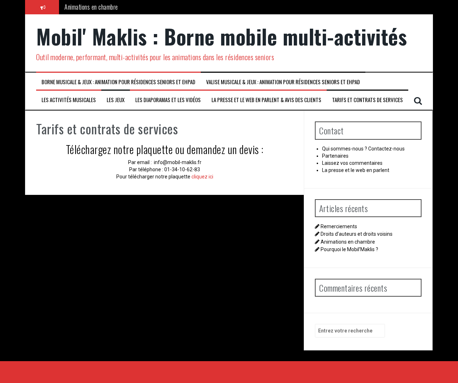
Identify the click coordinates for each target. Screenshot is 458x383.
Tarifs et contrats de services (367, 100)
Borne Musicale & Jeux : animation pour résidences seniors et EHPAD (118, 82)
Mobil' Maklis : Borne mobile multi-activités (221, 36)
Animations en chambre (91, 6)
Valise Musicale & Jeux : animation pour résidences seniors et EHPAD (283, 82)
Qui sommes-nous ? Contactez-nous (363, 149)
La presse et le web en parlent (355, 170)
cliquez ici (201, 176)
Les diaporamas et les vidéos (168, 100)
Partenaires (335, 156)
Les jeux (116, 100)
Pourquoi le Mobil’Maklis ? (349, 249)
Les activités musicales (69, 100)
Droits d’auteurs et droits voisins (357, 234)
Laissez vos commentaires (352, 163)
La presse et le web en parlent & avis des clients (266, 100)
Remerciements (339, 226)
